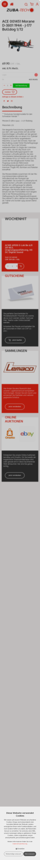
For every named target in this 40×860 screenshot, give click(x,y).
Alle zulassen (29, 854)
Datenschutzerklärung (20, 844)
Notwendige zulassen (13, 854)
